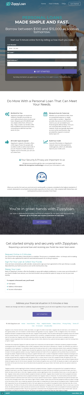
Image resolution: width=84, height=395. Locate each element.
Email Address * (12, 60)
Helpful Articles (46, 323)
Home (43, 4)
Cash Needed (11, 45)
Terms (48, 77)
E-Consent (55, 77)
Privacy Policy (41, 77)
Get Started (74, 4)
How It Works (54, 4)
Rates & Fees (57, 323)
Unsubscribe (48, 326)
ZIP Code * (10, 52)
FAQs (64, 4)
